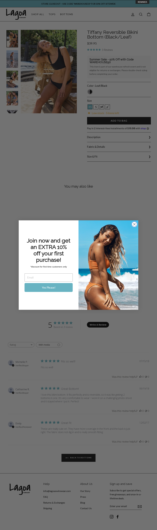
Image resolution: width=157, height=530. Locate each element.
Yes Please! (49, 287)
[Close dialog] (134, 224)
